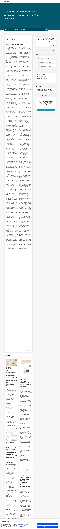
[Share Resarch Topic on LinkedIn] (53, 50)
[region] (30, 524)
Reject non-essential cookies (47, 523)
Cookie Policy (21, 526)
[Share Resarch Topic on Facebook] (51, 50)
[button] (15, 29)
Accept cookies (47, 526)
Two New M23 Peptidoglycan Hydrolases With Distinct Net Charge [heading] (25, 382)
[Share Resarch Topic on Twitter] (50, 50)
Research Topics (35, 11)
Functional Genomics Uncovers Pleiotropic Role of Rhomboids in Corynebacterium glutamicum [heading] (25, 481)
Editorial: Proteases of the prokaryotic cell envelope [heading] (18, 41)
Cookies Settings (47, 521)
